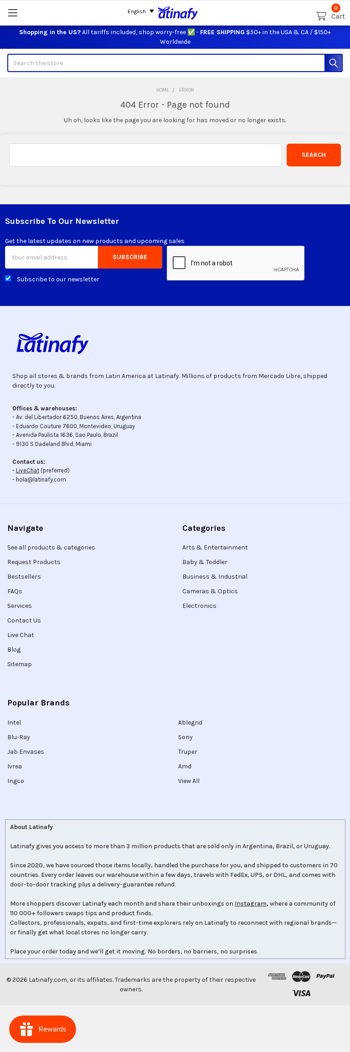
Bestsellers (24, 576)
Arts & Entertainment (215, 547)
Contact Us (24, 620)
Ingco (15, 781)
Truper (187, 752)
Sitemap (19, 664)
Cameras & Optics (210, 591)
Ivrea (14, 766)
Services (19, 606)
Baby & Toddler (204, 562)
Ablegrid (190, 722)
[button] (175, 343)
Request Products (34, 562)
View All (189, 781)
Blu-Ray (18, 737)
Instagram (251, 903)
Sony (185, 737)
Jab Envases (25, 752)
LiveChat (27, 470)
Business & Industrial (214, 576)
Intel (14, 722)
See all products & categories (51, 547)
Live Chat (20, 635)
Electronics (199, 606)
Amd (184, 766)
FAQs (14, 591)
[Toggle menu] (12, 12)
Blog (14, 649)
